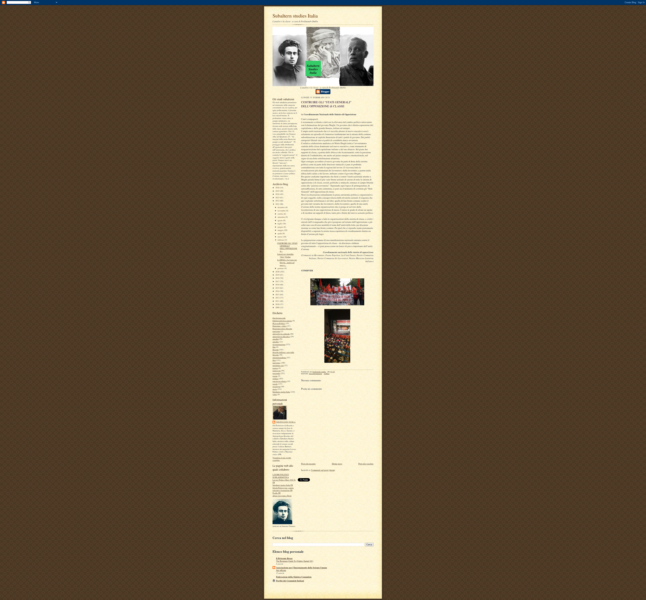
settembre (281, 217)
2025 (277, 191)
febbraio (281, 240)
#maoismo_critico (279, 326)
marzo (280, 236)
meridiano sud (278, 365)
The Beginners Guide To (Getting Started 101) (294, 561)
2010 (277, 304)
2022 (277, 200)
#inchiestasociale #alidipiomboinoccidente (282, 319)
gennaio (281, 268)
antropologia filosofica (281, 336)
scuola (275, 384)
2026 (277, 187)
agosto (280, 220)
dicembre (281, 207)
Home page (337, 463)
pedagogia (277, 370)
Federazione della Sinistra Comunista (294, 576)
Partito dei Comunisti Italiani (290, 580)
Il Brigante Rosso (284, 558)
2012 (277, 297)
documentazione (279, 344)
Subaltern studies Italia (295, 15)
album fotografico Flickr (282, 495)
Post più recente (308, 463)
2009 (277, 307)
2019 (277, 275)
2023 (277, 197)
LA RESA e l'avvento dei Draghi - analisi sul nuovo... (287, 262)
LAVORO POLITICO (281, 474)
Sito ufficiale (281, 570)
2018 (277, 278)
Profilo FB (276, 493)
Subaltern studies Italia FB (283, 485)
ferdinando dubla (286, 422)
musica (275, 368)
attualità (276, 339)
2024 (277, 194)
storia (275, 389)
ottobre (281, 213)
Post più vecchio (365, 463)
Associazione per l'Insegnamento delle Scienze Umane (301, 567)
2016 (277, 284)
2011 (277, 301)
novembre (282, 210)
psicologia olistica (279, 381)
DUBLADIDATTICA (281, 477)
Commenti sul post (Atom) (323, 470)
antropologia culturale (281, 334)
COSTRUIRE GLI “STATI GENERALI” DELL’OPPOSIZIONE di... (287, 247)
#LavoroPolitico (279, 323)
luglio (280, 223)
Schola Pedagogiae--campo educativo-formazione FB (283, 489)
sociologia (276, 386)
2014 (277, 291)
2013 (277, 294)
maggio (281, 230)
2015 (277, 288)
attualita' (276, 341)
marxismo (276, 362)
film (274, 347)
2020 (277, 271)
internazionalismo (279, 357)
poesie (275, 376)
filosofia (276, 349)
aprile (280, 233)
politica (275, 378)
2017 (277, 281)
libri (274, 360)
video (275, 394)
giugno (281, 227)
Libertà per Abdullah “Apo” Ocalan (285, 255)
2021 (277, 204)
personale (276, 373)
